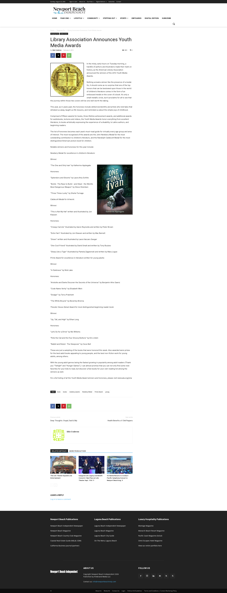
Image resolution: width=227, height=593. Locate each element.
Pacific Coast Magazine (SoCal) (150, 536)
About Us (99, 591)
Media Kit (107, 591)
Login (123, 591)
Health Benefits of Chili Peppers (120, 421)
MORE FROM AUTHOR (77, 451)
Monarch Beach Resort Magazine (151, 531)
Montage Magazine (145, 526)
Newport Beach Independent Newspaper (66, 526)
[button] (174, 24)
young (107, 392)
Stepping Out (61, 30)
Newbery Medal (87, 392)
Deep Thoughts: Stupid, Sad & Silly (63, 421)
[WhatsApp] (69, 55)
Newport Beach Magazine (60, 531)
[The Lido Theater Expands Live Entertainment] (63, 465)
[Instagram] (147, 575)
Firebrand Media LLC (102, 576)
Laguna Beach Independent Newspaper (110, 526)
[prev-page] (51, 485)
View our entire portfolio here (150, 546)
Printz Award (99, 392)
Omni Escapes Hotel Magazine (150, 541)
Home (52, 30)
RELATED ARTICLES (59, 451)
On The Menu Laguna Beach (105, 541)
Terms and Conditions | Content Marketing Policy (160, 591)
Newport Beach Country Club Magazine (66, 536)
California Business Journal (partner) (64, 546)
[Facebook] (52, 55)
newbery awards (74, 392)
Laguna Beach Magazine (104, 531)
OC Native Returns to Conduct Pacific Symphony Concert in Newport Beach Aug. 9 (117, 478)
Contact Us (115, 591)
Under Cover (63, 34)
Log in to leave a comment (60, 499)
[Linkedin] (153, 576)
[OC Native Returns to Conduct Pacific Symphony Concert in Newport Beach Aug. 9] (120, 465)
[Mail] (159, 576)
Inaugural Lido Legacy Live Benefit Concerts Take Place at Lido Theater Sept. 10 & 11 (91, 478)
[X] (58, 55)
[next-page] (55, 485)
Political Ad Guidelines (134, 591)
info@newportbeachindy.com (104, 581)
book (58, 392)
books (65, 392)
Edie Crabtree (56, 50)
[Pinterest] (63, 55)
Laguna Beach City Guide (104, 536)
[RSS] (166, 576)
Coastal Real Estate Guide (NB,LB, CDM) (65, 541)
